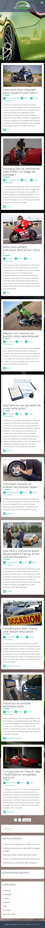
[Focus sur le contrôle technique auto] (22, 687)
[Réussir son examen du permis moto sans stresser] (22, 316)
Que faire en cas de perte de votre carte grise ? (22, 407)
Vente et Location (9, 914)
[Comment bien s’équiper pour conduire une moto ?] (22, 76)
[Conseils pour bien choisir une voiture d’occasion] (22, 612)
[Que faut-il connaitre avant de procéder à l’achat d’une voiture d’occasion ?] (22, 535)
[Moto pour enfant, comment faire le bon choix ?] (22, 229)
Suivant (26, 820)
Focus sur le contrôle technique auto (17, 705)
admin (26, 98)
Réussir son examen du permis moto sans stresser (20, 335)
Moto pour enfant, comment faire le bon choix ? (21, 250)
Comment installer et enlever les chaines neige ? (21, 486)
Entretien (18, 738)
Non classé (10, 514)
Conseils (9, 206)
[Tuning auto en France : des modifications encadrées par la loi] (22, 757)
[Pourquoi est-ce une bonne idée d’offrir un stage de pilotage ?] (22, 152)
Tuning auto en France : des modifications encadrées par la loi (21, 774)
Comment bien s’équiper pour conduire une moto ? (20, 91)
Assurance (7, 890)
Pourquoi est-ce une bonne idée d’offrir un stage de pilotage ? (21, 171)
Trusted (27, 924)
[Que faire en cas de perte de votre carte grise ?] (22, 389)
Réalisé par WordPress (12, 924)
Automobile (10, 666)
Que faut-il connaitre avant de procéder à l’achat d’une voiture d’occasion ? (21, 553)
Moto (8, 130)
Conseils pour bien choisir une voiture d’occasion (20, 630)
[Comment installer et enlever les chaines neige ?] (22, 470)
